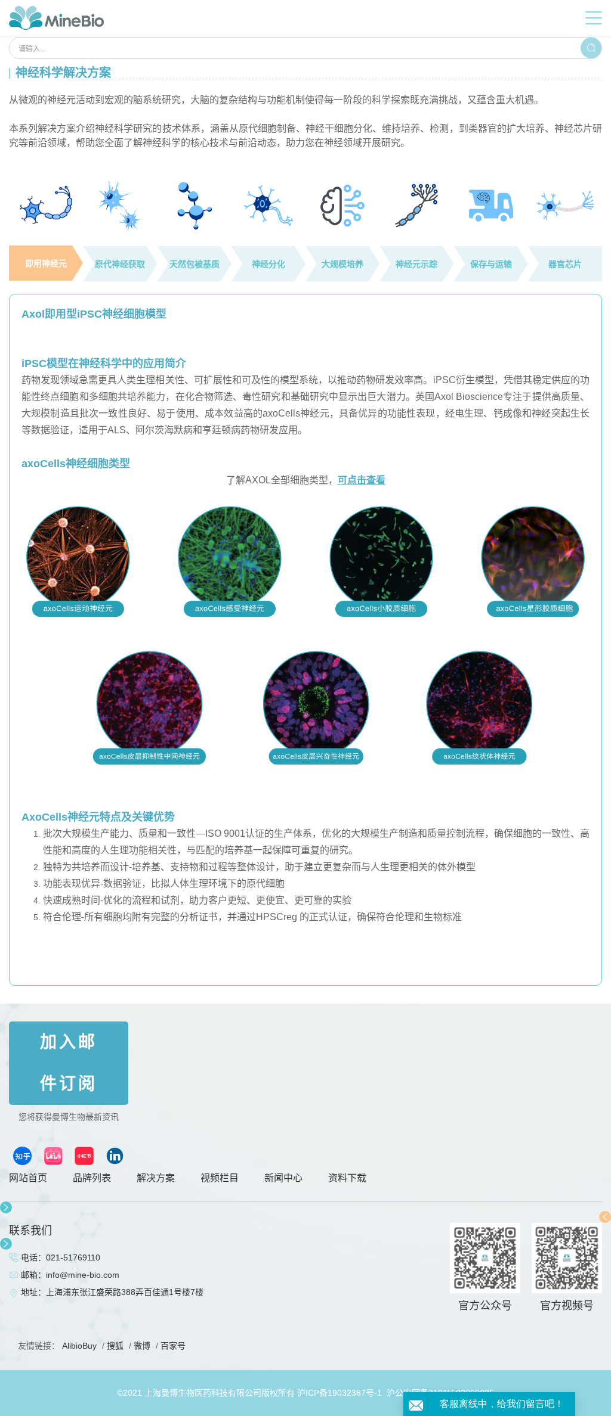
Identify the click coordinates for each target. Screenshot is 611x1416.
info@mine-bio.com (82, 1275)
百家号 (173, 1345)
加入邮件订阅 (68, 1063)
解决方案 (156, 1178)
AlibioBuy (79, 1345)
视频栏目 (219, 1178)
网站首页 (28, 1178)
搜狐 (115, 1345)
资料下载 (347, 1178)
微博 (142, 1345)
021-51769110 (73, 1257)
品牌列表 (92, 1178)
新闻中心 (283, 1178)
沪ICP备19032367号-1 (339, 1393)
